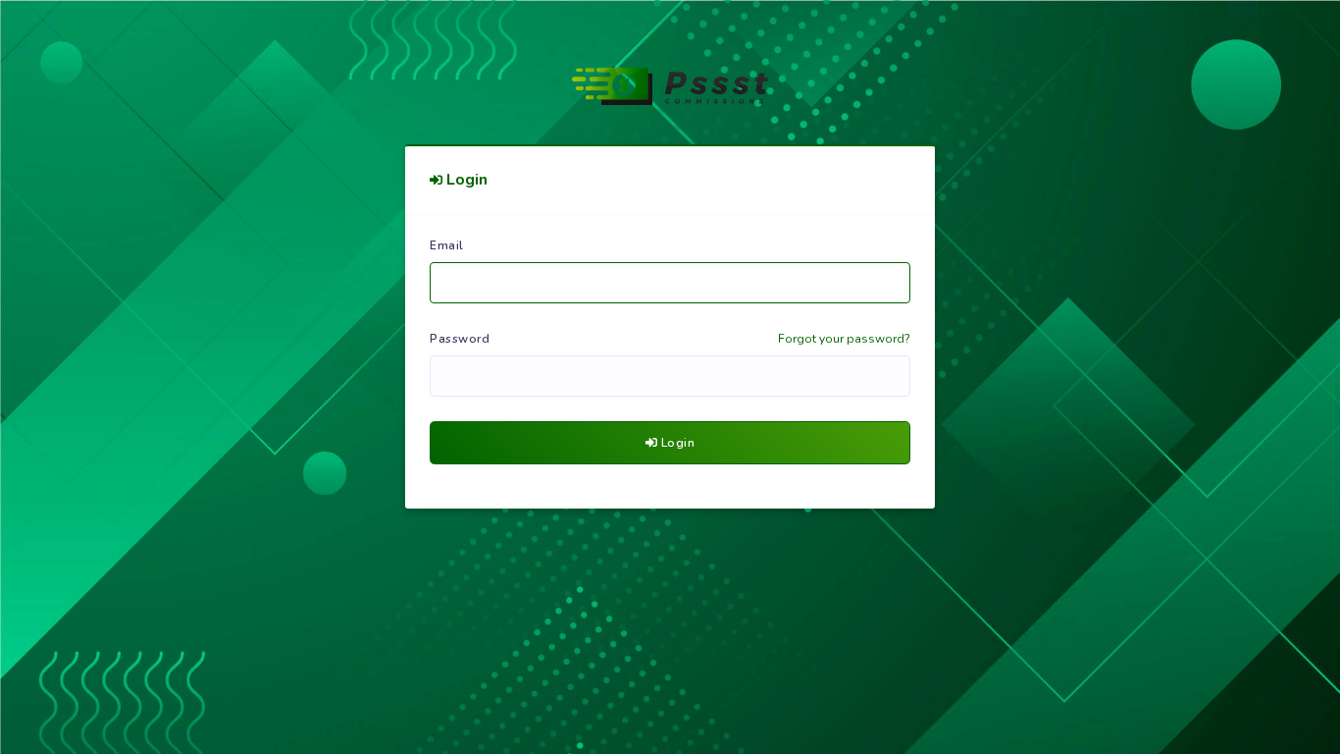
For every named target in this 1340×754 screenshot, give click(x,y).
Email (447, 245)
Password (460, 339)
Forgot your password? (844, 339)
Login (676, 443)
